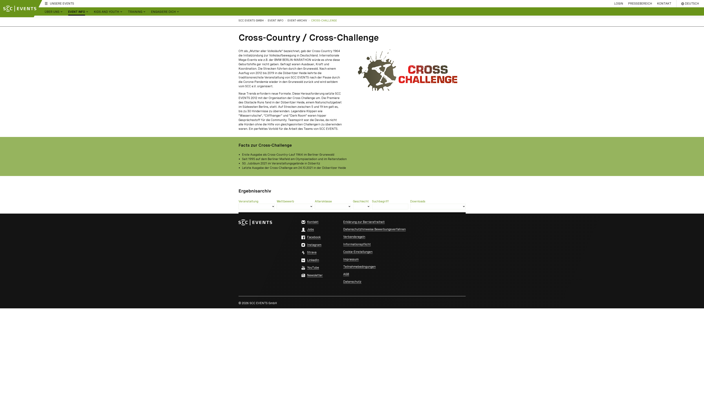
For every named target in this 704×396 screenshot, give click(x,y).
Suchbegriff (380, 201)
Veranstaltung (248, 201)
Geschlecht (361, 201)
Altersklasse (323, 201)
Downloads (417, 201)
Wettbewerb (285, 201)
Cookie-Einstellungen (358, 252)
